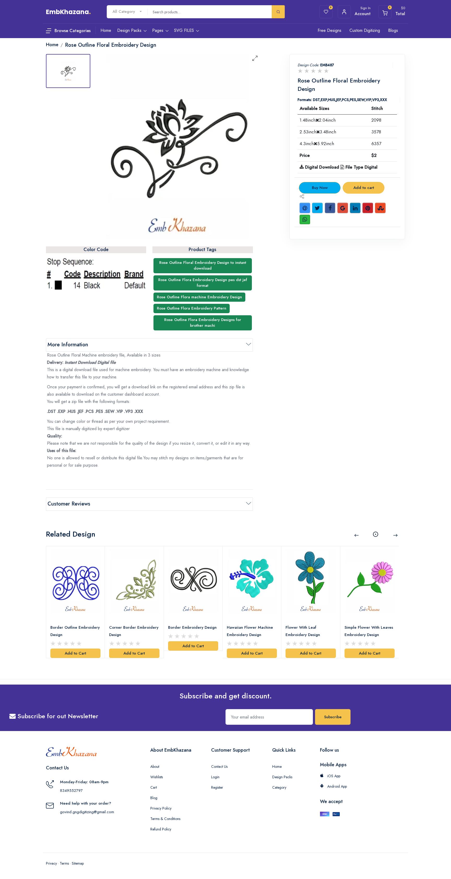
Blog (153, 797)
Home (277, 766)
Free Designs (329, 30)
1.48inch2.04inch (318, 120)
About (154, 766)
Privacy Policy (160, 808)
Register (217, 787)
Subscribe (333, 717)
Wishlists (156, 777)
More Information (68, 344)
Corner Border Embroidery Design (133, 631)
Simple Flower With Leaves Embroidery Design (369, 631)
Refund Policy (160, 829)
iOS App (333, 776)
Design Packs (282, 777)
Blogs (393, 30)
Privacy (51, 863)
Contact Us (219, 766)
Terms (64, 863)
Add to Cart (75, 653)
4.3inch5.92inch (317, 143)
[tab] (68, 71)
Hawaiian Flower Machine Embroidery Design (250, 631)
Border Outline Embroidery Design (75, 631)
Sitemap (78, 863)
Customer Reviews (69, 504)
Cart (153, 787)
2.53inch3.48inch (318, 132)
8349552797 (71, 790)
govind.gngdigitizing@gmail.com (87, 812)
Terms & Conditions (165, 818)
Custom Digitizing (364, 30)
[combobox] (127, 11)
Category (279, 787)
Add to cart (363, 188)
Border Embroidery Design (192, 627)
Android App (336, 786)
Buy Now (320, 188)
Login (215, 777)
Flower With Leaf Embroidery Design (303, 631)
